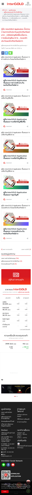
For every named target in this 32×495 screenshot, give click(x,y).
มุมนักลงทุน (12, 10)
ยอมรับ (5, 491)
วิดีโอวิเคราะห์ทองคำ (23, 419)
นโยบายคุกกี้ (22, 488)
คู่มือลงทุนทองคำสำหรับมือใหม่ (13, 12)
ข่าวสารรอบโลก (22, 422)
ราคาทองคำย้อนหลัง (25, 329)
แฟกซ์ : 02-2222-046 (8, 452)
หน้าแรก (4, 10)
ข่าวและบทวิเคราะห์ (21, 410)
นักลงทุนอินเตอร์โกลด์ (7, 421)
